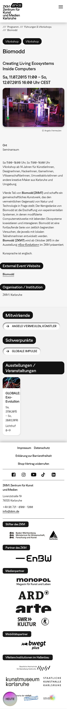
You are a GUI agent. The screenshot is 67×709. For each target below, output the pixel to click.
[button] (33, 107)
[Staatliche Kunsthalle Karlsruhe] (52, 681)
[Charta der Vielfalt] (24, 697)
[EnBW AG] (33, 558)
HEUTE (10, 699)
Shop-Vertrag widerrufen (33, 463)
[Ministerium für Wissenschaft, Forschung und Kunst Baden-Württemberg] (27, 535)
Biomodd (8, 274)
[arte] (33, 608)
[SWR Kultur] (27, 621)
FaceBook (13, 475)
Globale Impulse (24, 351)
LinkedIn (53, 475)
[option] (13, 406)
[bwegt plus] (33, 645)
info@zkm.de (11, 511)
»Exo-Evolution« (28, 244)
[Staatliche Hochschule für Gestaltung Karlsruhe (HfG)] (33, 668)
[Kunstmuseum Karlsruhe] (22, 681)
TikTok (43, 475)
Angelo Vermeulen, (34, 326)
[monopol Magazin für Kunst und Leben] (33, 582)
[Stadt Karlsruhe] (53, 535)
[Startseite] (15, 11)
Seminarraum (11, 149)
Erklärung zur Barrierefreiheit (34, 455)
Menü (60, 7)
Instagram (23, 475)
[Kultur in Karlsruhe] (44, 621)
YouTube (33, 475)
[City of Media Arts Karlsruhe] (50, 697)
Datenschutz (42, 447)
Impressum (24, 447)
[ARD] (33, 594)
